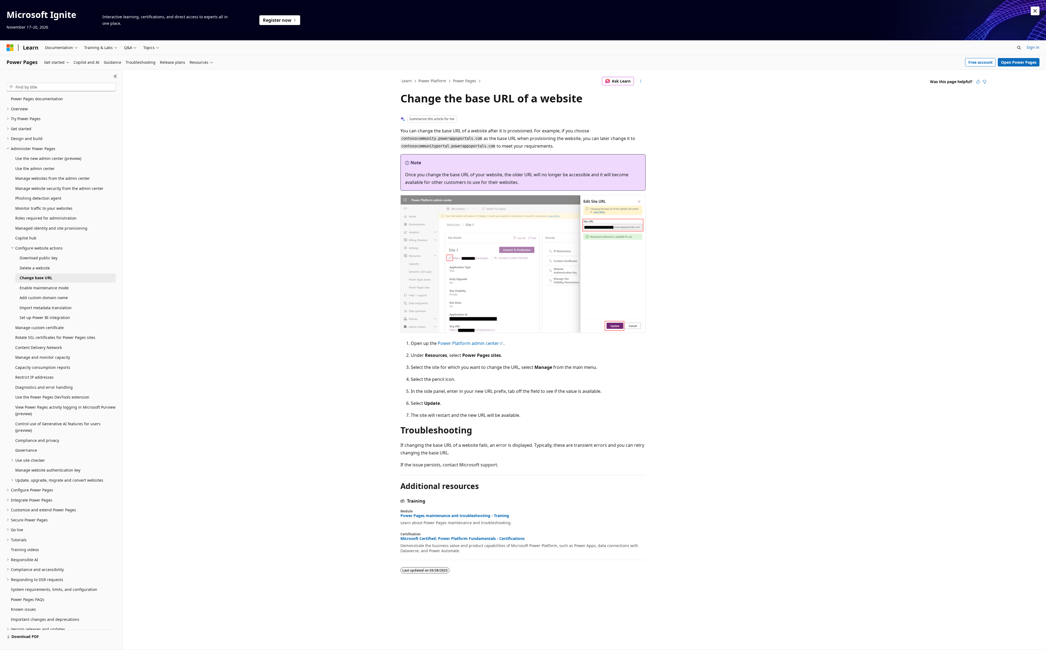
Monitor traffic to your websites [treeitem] (43, 208)
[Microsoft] (10, 47)
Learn (407, 80)
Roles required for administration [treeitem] (46, 218)
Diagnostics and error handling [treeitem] (44, 387)
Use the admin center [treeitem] (35, 168)
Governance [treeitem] (26, 450)
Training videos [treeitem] (25, 549)
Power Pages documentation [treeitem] (37, 98)
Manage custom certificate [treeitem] (39, 327)
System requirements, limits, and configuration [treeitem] (54, 589)
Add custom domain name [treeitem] (44, 297)
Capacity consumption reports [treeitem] (42, 367)
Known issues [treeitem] (23, 609)
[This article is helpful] (978, 81)
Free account (980, 62)
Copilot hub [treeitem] (26, 238)
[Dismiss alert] (1035, 11)
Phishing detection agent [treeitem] (38, 198)
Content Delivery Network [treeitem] (38, 347)
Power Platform (432, 80)
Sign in (1033, 47)
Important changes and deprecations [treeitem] (45, 619)
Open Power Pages (1018, 62)
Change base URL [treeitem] (36, 277)
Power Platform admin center (468, 343)
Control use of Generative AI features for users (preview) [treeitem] (58, 427)
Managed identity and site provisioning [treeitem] (51, 228)
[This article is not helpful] (984, 81)
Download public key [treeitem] (38, 257)
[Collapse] (115, 76)
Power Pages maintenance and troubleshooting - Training (454, 515)
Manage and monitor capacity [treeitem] (42, 357)
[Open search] (1019, 48)
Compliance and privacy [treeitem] (37, 440)
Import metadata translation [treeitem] (46, 307)
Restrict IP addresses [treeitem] (34, 377)
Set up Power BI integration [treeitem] (45, 317)
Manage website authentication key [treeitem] (47, 470)
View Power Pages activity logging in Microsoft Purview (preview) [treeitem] (65, 411)
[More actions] (641, 81)
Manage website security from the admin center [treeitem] (59, 188)
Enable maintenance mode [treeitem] (44, 287)
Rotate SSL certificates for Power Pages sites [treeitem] (55, 337)
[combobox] (61, 87)
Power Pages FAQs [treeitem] (27, 599)
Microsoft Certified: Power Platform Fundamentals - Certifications (462, 538)
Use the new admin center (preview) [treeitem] (48, 158)
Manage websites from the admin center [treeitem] (52, 178)
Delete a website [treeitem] (35, 268)
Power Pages (464, 80)
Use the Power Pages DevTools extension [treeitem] (52, 397)
